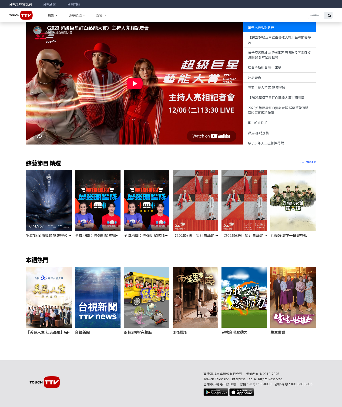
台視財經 (73, 4)
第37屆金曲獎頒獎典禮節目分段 (52, 235)
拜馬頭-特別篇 (258, 133)
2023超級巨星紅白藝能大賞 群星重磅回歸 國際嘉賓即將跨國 (278, 110)
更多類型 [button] (75, 15)
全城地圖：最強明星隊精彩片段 (150, 235)
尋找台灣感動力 (234, 332)
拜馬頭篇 (254, 77)
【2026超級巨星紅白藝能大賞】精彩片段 (255, 235)
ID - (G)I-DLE (257, 122)
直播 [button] (99, 15)
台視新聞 (49, 4)
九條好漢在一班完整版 (289, 235)
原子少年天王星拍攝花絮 (266, 143)
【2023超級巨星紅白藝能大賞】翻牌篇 (276, 97)
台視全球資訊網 (20, 4)
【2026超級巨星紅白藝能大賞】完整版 (205, 235)
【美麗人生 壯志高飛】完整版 (50, 332)
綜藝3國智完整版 (138, 332)
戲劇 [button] (50, 15)
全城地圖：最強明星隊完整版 (99, 235)
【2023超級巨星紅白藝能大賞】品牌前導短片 (279, 39)
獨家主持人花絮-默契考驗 (266, 87)
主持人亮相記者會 (261, 27)
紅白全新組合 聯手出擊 (264, 67)
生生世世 (277, 332)
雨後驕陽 (180, 332)
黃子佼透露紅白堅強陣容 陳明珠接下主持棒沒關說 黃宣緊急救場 (279, 55)
